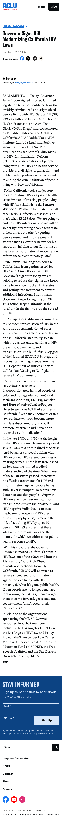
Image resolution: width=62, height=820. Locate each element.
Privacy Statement (28, 814)
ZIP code (9, 718)
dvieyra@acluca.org (24, 82)
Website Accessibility (49, 814)
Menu (42, 6)
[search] (56, 747)
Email (7, 706)
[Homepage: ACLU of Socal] (14, 6)
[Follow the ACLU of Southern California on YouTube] (14, 800)
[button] (35, 59)
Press (6, 765)
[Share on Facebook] (22, 59)
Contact (8, 773)
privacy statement (44, 733)
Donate (7, 789)
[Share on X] (28, 59)
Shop (6, 781)
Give (54, 6)
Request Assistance (16, 758)
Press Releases (13, 25)
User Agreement (10, 814)
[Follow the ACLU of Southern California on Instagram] (22, 800)
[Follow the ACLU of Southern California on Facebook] (6, 800)
